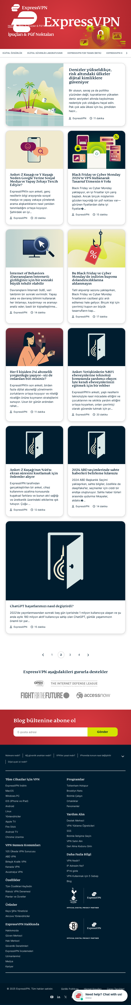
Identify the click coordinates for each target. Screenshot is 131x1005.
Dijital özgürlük (12, 53)
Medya (9, 961)
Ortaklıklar (72, 801)
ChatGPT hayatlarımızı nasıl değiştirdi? (41, 606)
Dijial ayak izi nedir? (17, 761)
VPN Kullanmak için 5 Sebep (82, 876)
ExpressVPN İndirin (16, 785)
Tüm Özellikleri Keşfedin (18, 886)
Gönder (102, 732)
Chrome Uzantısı (14, 836)
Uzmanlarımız (12, 956)
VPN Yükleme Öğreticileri (80, 825)
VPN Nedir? (73, 860)
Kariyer (9, 966)
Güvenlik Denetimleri (16, 945)
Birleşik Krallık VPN (15, 861)
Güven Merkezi (13, 935)
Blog (69, 881)
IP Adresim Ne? (75, 865)
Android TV (11, 831)
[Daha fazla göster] (122, 756)
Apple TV (10, 821)
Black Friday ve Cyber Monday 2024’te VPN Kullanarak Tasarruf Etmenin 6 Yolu (96, 178)
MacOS (9, 790)
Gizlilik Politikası (69, 988)
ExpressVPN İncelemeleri (19, 951)
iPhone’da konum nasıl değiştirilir (95, 755)
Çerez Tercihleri (115, 988)
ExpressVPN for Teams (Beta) (84, 53)
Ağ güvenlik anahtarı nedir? (38, 755)
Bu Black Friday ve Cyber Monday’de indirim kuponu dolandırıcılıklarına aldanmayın (94, 278)
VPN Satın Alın (75, 841)
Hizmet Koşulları (92, 988)
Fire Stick (10, 826)
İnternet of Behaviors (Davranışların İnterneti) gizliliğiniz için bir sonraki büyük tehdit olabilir (31, 278)
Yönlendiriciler (13, 816)
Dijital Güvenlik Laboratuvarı (44, 53)
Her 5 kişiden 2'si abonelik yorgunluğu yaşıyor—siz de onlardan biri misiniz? (31, 375)
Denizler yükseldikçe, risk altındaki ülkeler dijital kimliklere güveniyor (90, 76)
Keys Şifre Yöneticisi (16, 910)
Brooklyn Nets (74, 790)
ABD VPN (10, 856)
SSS (69, 830)
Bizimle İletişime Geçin (79, 835)
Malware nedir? (12, 755)
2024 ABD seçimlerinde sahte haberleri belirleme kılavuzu (95, 471)
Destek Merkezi (75, 820)
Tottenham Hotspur (77, 785)
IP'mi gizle (72, 870)
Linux (8, 811)
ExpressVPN (79, 118)
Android (9, 806)
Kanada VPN (12, 866)
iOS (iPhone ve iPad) (16, 801)
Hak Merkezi (12, 940)
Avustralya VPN (14, 871)
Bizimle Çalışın (74, 795)
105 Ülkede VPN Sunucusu (20, 851)
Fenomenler (73, 806)
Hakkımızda (12, 930)
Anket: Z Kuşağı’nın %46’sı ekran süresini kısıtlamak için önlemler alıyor (34, 473)
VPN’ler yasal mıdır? (65, 755)
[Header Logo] (65, 18)
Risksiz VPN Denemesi (17, 891)
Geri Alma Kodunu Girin (79, 846)
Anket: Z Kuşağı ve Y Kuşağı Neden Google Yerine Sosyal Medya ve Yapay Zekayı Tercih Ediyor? (34, 180)
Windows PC (12, 795)
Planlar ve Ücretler (15, 896)
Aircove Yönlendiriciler (17, 916)
